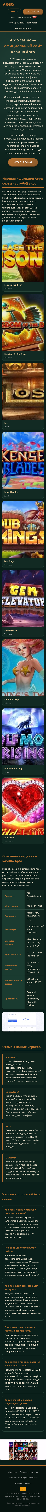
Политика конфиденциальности (23, 1477)
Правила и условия (23, 1483)
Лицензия (12, 1472)
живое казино (27, 17)
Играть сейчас (23, 162)
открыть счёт (33, 11)
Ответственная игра (29, 1472)
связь (12, 17)
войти (14, 11)
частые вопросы (23, 28)
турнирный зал (17, 22)
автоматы (32, 22)
